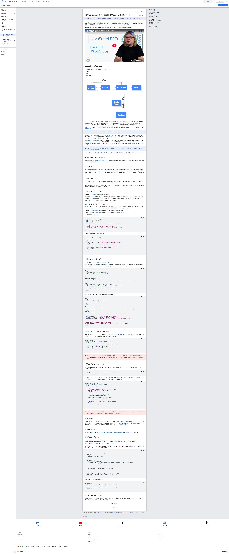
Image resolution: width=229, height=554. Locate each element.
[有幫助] (141, 12)
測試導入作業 (128, 432)
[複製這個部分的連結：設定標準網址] (95, 166)
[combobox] (209, 1)
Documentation (5, 5)
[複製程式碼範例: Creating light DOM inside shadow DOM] (143, 450)
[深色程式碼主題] (141, 218)
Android (32, 546)
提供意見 (141, 15)
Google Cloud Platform (51, 546)
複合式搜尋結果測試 (116, 441)
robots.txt (120, 123)
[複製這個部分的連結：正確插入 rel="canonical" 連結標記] (110, 332)
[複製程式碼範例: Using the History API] (143, 297)
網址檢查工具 (125, 441)
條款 (18, 551)
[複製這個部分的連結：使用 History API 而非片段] (102, 259)
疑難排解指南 (123, 18)
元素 (98, 160)
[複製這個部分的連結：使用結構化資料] (96, 429)
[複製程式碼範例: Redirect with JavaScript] (143, 218)
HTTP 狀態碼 (95, 194)
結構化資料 (93, 432)
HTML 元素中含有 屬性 (99, 262)
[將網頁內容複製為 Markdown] (127, 15)
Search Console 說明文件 (92, 539)
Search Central (12, 1)
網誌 (33, 1)
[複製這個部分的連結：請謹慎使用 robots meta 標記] (105, 364)
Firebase (43, 546)
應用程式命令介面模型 (111, 136)
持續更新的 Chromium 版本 (100, 24)
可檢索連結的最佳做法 (116, 131)
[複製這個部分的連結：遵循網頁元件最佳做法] (100, 437)
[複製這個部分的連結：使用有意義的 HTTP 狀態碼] (103, 191)
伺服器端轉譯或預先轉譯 (101, 152)
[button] (8, 11)
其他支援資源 (19, 539)
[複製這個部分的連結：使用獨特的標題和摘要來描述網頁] (108, 157)
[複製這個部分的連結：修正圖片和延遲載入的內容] (103, 495)
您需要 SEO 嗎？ (91, 534)
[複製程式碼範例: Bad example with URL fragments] (143, 269)
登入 (227, 1)
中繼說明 (104, 160)
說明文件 (23, 1)
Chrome (37, 546)
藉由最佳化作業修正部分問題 (123, 24)
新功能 (37, 1)
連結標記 (91, 169)
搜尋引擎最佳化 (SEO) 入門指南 (94, 536)
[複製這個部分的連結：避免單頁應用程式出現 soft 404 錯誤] (106, 204)
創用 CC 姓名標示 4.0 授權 (101, 512)
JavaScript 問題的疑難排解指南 (110, 183)
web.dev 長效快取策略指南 (121, 424)
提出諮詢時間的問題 (21, 536)
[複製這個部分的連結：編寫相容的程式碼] (97, 178)
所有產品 (66, 546)
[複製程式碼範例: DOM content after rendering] (143, 482)
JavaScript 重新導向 (93, 210)
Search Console (223, 5)
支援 (29, 1)
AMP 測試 (160, 539)
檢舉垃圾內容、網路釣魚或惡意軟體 (24, 537)
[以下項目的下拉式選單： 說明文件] (26, 1)
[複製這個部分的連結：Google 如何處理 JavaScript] (104, 66)
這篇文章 (90, 200)
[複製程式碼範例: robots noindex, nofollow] (143, 371)
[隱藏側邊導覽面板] (14, 552)
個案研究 (48, 1)
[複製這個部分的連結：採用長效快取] (95, 419)
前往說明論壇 (19, 534)
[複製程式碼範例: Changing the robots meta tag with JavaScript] (143, 382)
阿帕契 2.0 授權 (115, 512)
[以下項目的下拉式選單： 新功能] (40, 1)
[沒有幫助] (143, 12)
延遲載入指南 (108, 499)
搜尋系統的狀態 (91, 537)
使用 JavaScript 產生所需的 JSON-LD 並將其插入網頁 (110, 432)
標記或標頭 (92, 140)
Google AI (60, 546)
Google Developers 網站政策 (128, 512)
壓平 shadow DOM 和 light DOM (112, 440)
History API (106, 264)
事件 (43, 1)
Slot (104, 447)
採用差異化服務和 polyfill (116, 185)
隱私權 (21, 551)
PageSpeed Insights (162, 537)
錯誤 (114, 208)
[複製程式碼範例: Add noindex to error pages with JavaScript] (143, 236)
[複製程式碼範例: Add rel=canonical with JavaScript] (143, 339)
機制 (88, 128)
